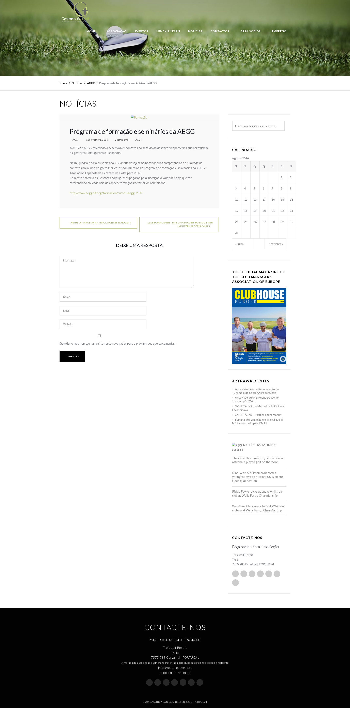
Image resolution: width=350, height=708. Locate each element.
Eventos (141, 31)
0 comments (121, 139)
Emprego (279, 31)
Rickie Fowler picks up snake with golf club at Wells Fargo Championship (257, 493)
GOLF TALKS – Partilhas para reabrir (258, 414)
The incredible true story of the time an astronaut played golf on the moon (258, 460)
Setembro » (276, 244)
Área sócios (251, 31)
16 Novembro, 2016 (97, 139)
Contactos (220, 31)
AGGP (76, 139)
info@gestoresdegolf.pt (175, 667)
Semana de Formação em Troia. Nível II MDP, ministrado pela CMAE (257, 421)
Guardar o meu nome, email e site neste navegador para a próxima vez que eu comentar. (117, 343)
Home (91, 31)
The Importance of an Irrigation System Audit (100, 222)
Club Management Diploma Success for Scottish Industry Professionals (180, 224)
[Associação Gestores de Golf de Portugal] (76, 11)
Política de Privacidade (175, 672)
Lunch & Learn (168, 31)
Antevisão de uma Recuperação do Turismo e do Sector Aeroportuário (255, 390)
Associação (117, 31)
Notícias (195, 31)
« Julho (239, 244)
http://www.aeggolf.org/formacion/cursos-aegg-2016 (106, 193)
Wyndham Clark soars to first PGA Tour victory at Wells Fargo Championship (258, 508)
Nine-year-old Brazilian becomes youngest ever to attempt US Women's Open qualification (258, 477)
